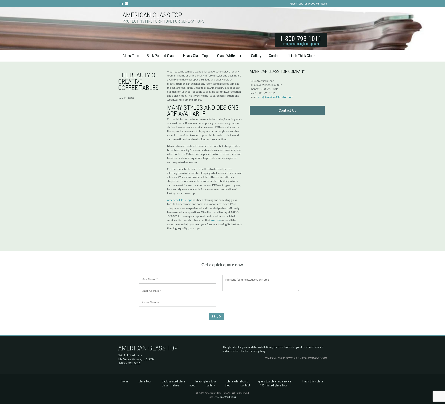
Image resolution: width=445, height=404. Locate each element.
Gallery (256, 56)
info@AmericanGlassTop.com (275, 97)
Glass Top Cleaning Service (274, 381)
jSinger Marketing (226, 396)
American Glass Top (152, 15)
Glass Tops (131, 56)
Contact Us (287, 110)
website (216, 220)
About (192, 385)
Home (125, 381)
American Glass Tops (179, 199)
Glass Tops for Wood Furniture (308, 3)
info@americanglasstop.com (301, 44)
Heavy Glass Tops (196, 56)
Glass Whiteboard (230, 56)
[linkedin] (120, 4)
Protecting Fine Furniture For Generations (163, 21)
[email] (125, 4)
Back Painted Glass (161, 56)
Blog (227, 385)
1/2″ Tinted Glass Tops (274, 385)
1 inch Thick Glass (301, 56)
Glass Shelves (170, 385)
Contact (275, 56)
